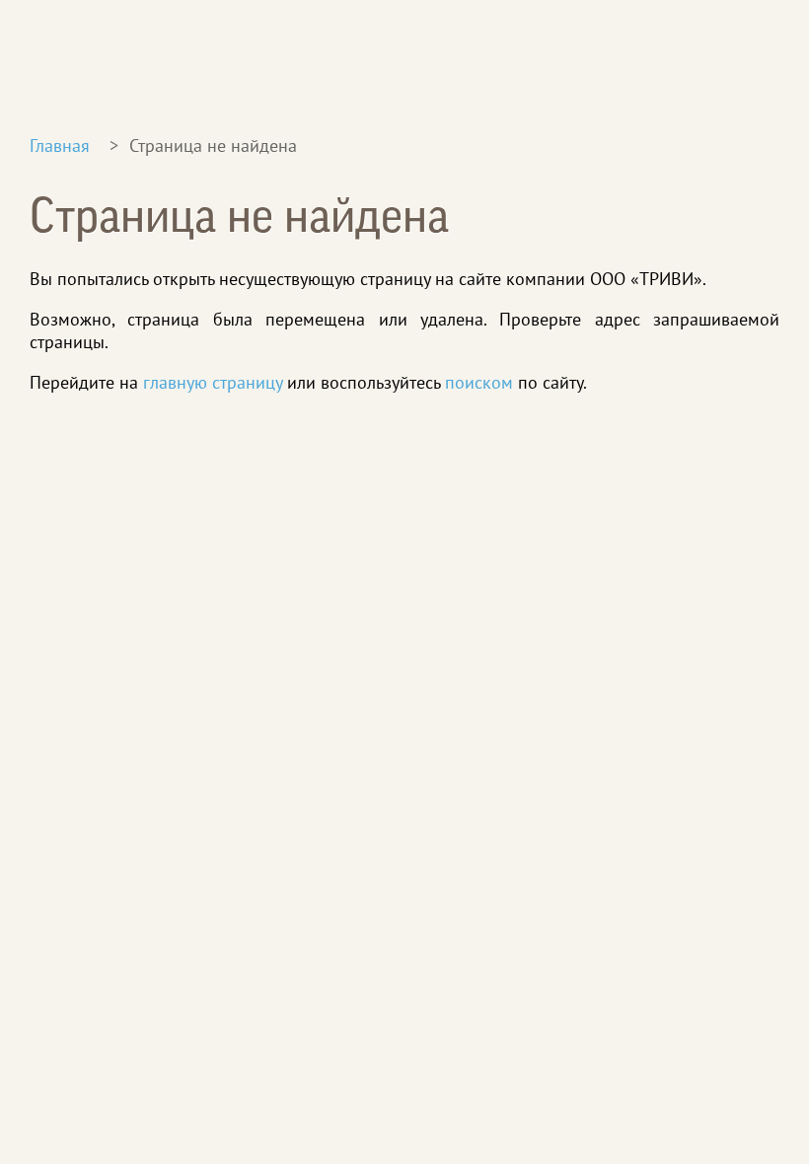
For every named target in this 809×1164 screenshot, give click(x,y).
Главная (60, 145)
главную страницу (212, 382)
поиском (479, 382)
